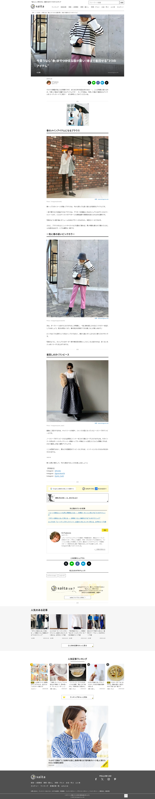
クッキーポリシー (93, 791)
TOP (33, 12)
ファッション (52, 575)
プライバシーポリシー (82, 791)
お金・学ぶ (105, 7)
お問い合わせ (34, 791)
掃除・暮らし (85, 7)
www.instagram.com (113, 72)
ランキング (55, 7)
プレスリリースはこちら (45, 791)
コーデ (63, 575)
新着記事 (63, 7)
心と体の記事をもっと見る (77, 645)
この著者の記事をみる (100, 549)
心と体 (113, 7)
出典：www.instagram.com (101, 199)
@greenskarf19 (60, 473)
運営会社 (102, 791)
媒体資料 (107, 791)
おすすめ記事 (55, 791)
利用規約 (62, 791)
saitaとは (64, 786)
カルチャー (120, 7)
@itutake (58, 471)
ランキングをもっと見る (78, 697)
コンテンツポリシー (71, 791)
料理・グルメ (95, 7)
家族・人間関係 (73, 7)
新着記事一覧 (55, 786)
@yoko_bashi (59, 476)
